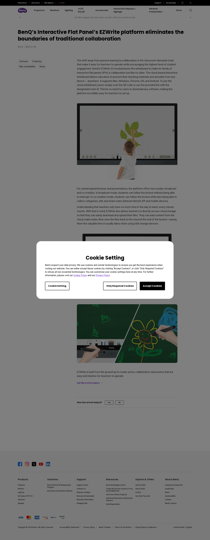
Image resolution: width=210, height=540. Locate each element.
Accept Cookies (152, 286)
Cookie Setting (57, 286)
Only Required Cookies (120, 286)
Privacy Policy (103, 275)
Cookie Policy (80, 275)
